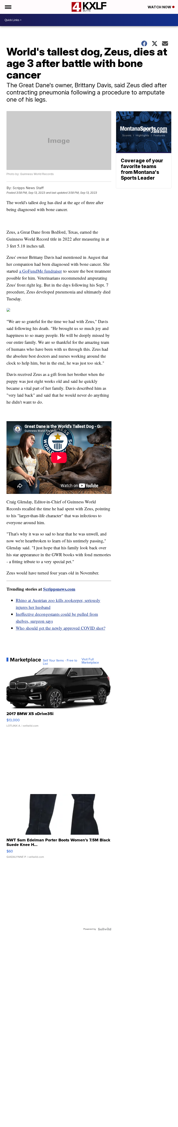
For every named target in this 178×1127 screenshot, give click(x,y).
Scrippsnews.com (59, 589)
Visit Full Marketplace (90, 661)
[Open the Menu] (7, 7)
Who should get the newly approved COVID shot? (60, 628)
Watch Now (160, 7)
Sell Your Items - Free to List (60, 662)
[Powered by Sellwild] (104, 929)
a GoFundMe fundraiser (40, 271)
